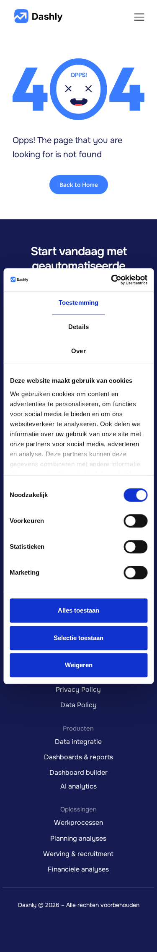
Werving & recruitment (78, 853)
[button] (139, 16)
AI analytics (78, 786)
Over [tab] (78, 350)
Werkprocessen (78, 822)
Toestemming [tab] (78, 302)
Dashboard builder (78, 772)
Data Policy (78, 705)
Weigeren (79, 664)
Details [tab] (78, 326)
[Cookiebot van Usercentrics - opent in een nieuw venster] (111, 279)
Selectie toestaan (78, 637)
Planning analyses (78, 838)
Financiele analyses (78, 869)
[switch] (135, 520)
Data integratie (78, 741)
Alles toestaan (78, 610)
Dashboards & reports (78, 757)
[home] (38, 16)
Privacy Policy (78, 689)
